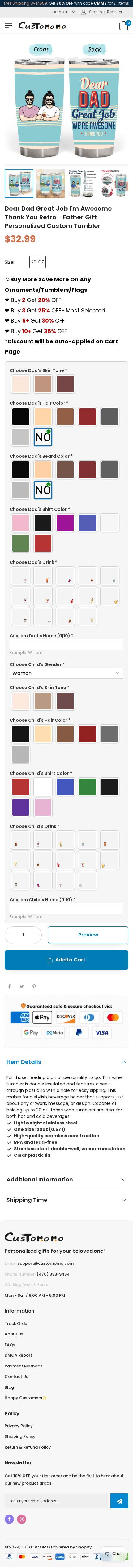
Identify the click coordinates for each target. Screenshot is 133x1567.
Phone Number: (20, 1274)
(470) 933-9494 (53, 1274)
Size (9, 262)
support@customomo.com (46, 1263)
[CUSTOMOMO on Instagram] (21, 1519)
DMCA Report (18, 1355)
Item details (23, 1061)
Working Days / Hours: (27, 1285)
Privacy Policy (19, 1426)
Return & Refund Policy (28, 1447)
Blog (9, 1387)
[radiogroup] (66, 384)
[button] (66, 370)
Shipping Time (26, 1199)
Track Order (17, 1323)
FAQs (10, 1345)
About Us (14, 1334)
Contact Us (16, 1376)
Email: (11, 1263)
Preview (88, 934)
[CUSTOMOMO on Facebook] (9, 1519)
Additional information (39, 1179)
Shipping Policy (20, 1436)
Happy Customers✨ (26, 1398)
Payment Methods (23, 1366)
